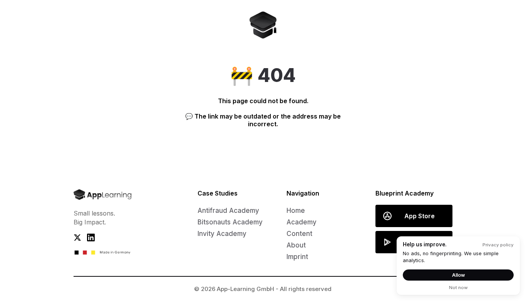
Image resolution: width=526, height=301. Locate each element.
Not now (458, 287)
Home (295, 210)
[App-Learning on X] (80, 240)
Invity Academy (222, 233)
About (296, 245)
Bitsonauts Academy (230, 222)
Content (299, 233)
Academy (301, 222)
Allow (458, 275)
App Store (419, 216)
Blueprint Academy (404, 193)
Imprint (297, 257)
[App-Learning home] (263, 25)
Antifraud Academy (228, 210)
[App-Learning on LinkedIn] (94, 240)
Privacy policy (498, 244)
